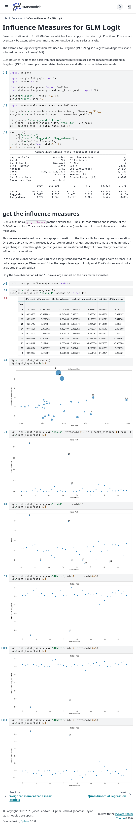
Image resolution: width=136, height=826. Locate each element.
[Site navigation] (6, 6)
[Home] (5, 18)
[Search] (120, 6)
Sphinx (25, 821)
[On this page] (129, 6)
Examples (17, 18)
